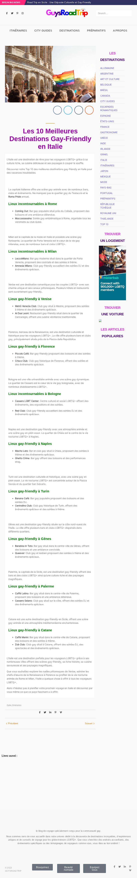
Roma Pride (14, 196)
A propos (120, 30)
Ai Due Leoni (22, 313)
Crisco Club (21, 360)
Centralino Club (23, 505)
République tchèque (12, 801)
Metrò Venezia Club (25, 306)
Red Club (20, 410)
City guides (43, 30)
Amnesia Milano (23, 265)
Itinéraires (18, 30)
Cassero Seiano (23, 600)
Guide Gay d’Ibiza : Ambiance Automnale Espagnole (111, 509)
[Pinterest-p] (17, 13)
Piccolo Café (22, 353)
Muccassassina (23, 218)
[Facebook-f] (7, 13)
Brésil (5, 786)
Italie (9, 705)
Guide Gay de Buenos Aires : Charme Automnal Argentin (111, 566)
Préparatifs (96, 30)
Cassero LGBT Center (27, 401)
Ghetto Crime (22, 458)
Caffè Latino (21, 593)
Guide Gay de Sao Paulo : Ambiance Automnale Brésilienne (112, 435)
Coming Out (21, 211)
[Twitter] (12, 13)
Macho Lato (21, 450)
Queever (19, 553)
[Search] (129, 13)
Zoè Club (20, 644)
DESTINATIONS (69, 30)
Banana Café (22, 498)
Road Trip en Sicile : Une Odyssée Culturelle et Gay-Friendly (59, 2)
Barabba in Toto (23, 545)
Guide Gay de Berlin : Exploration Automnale (112, 538)
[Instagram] (22, 13)
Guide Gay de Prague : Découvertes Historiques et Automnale (112, 463)
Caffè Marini (21, 637)
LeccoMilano (22, 258)
